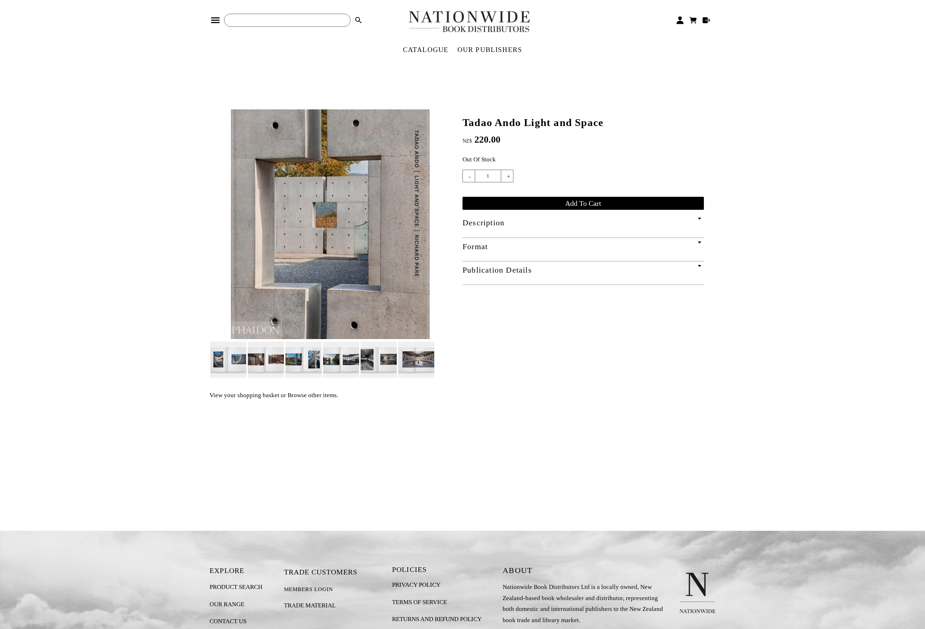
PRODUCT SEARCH (236, 587)
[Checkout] (706, 20)
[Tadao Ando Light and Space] (330, 337)
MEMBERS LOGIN (308, 589)
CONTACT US (228, 621)
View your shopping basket (244, 395)
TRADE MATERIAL (310, 605)
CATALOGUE (426, 49)
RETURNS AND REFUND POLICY (437, 619)
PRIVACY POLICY (416, 584)
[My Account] (680, 20)
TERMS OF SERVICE (419, 602)
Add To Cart (583, 203)
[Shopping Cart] (693, 20)
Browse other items (312, 395)
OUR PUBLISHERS (489, 49)
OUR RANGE (227, 604)
